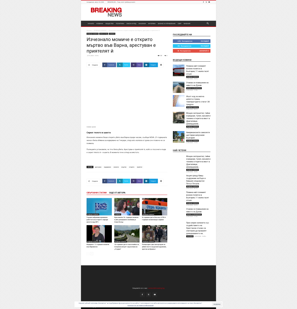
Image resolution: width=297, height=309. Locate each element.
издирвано (107, 167)
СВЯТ (179, 23)
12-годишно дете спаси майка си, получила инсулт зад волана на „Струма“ (126, 247)
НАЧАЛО (91, 23)
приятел (139, 167)
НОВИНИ (99, 23)
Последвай (205, 41)
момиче (116, 167)
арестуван (98, 167)
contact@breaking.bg (156, 288)
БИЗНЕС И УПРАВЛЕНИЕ (166, 23)
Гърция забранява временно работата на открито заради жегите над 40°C (97, 219)
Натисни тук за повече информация (140, 305)
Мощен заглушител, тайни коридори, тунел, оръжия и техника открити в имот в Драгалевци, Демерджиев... (198, 118)
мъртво (123, 167)
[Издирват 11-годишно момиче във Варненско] (99, 234)
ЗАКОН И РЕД (131, 23)
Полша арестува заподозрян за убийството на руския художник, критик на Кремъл (154, 247)
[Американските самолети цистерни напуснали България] (178, 137)
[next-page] (91, 253)
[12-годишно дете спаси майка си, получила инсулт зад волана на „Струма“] (127, 234)
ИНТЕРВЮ (152, 23)
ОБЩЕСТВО (109, 23)
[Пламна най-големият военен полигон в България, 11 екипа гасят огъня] (178, 70)
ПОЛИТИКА (120, 23)
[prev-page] (88, 253)
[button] (207, 24)
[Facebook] (203, 2)
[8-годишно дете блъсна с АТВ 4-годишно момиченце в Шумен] (154, 206)
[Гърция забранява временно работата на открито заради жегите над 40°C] (99, 206)
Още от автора (117, 192)
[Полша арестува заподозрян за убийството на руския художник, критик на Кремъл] (154, 234)
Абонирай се (204, 51)
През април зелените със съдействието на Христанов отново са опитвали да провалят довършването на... (197, 228)
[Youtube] (209, 2)
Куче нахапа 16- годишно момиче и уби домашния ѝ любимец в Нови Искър (126, 219)
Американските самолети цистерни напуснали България (198, 135)
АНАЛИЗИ (142, 23)
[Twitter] (206, 2)
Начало (89, 30)
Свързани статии (97, 192)
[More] (161, 65)
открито (131, 167)
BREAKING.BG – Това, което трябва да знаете (121, 2)
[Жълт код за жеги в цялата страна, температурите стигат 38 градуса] (178, 101)
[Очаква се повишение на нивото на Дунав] (178, 87)
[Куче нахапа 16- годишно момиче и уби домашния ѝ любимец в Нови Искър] (127, 206)
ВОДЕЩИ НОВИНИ (100, 30)
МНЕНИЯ (187, 23)
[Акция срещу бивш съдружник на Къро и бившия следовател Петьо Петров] (178, 180)
